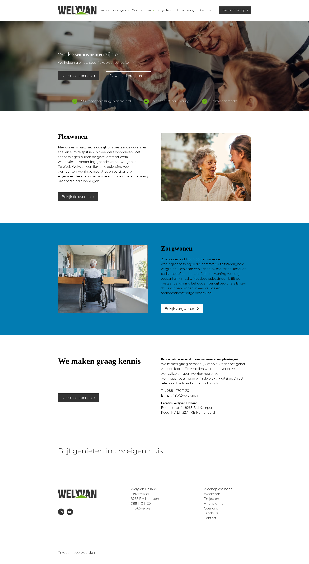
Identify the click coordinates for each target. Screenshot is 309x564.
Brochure (211, 513)
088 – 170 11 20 (178, 391)
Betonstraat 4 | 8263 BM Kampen (187, 408)
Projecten (164, 10)
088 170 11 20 (141, 503)
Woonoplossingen (113, 10)
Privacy (63, 553)
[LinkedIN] (61, 512)
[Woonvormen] (153, 10)
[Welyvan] (77, 10)
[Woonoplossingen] (128, 10)
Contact (210, 518)
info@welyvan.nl (186, 395)
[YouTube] (70, 512)
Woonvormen (141, 10)
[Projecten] (173, 10)
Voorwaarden (84, 553)
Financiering (186, 10)
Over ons (205, 10)
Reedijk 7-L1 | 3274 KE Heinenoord (188, 412)
